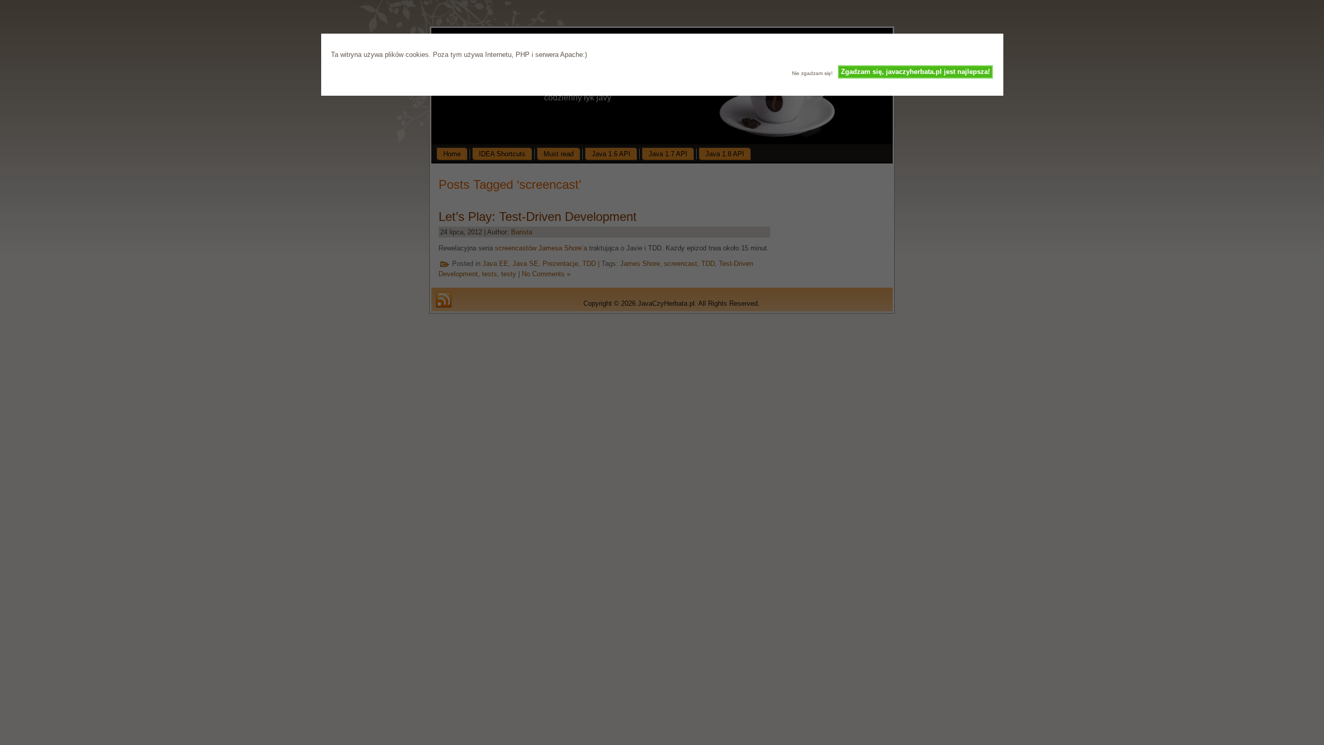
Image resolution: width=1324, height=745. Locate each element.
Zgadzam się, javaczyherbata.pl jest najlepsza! (915, 72)
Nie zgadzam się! (812, 73)
